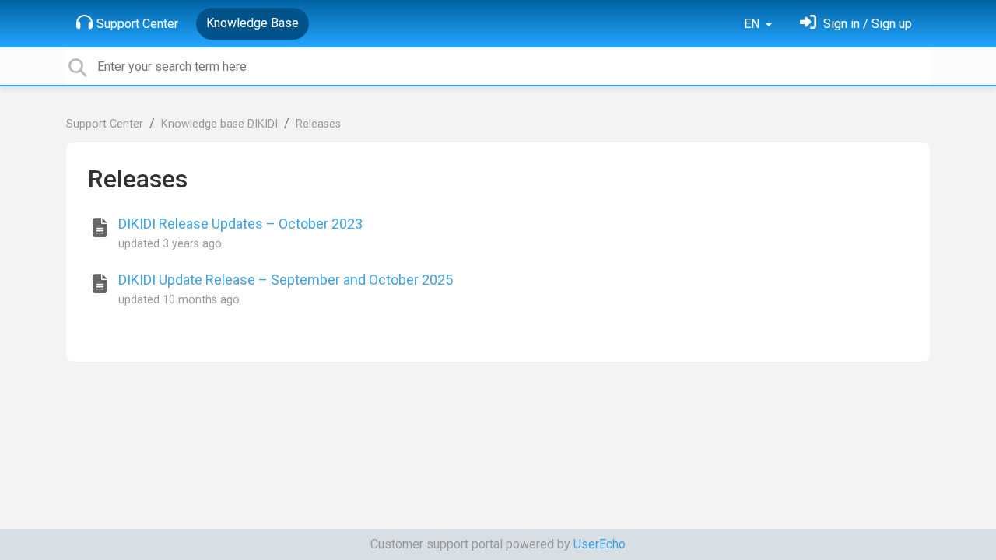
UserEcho (599, 544)
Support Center (137, 23)
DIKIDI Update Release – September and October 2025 (285, 279)
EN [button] (753, 23)
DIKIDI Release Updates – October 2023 (240, 223)
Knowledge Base (252, 23)
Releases (318, 124)
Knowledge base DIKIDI (219, 124)
